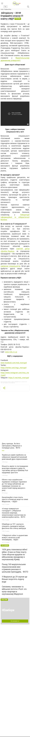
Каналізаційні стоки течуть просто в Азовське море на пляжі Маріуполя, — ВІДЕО (15, 499)
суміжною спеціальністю (10, 266)
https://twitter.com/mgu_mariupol (13, 368)
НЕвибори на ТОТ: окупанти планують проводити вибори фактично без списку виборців (14, 526)
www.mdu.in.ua (11, 352)
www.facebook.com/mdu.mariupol (14, 363)
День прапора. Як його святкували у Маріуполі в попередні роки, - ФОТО (12, 446)
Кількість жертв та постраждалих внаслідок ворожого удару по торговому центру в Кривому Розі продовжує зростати (15, 469)
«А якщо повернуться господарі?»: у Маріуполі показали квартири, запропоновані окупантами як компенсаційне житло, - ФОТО (14, 513)
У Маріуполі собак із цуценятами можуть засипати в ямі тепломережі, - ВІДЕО (15, 537)
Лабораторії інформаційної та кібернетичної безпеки (15, 217)
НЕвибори (8, 610)
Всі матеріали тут (15, 621)
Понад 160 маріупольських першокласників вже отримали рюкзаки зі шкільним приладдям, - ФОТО (15, 568)
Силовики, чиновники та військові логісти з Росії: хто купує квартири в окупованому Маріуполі (14, 590)
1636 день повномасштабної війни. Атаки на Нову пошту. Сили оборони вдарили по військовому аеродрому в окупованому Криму (14, 554)
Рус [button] (5, 6)
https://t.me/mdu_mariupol (18, 378)
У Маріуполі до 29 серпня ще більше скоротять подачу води (14, 579)
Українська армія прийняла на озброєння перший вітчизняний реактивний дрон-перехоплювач (14, 457)
